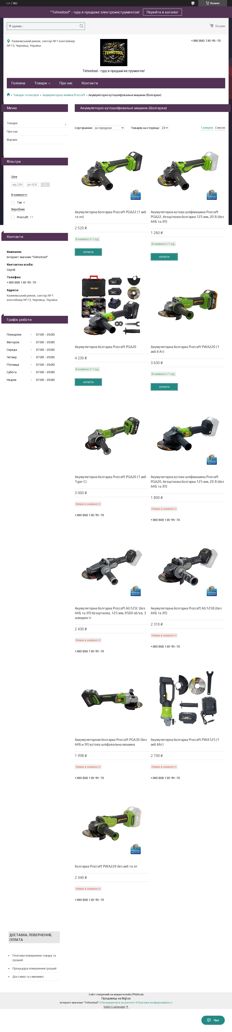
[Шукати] (81, 26)
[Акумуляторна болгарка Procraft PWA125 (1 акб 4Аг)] (188, 699)
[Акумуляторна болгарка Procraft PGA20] (112, 306)
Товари (40, 83)
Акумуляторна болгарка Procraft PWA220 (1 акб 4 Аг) (185, 349)
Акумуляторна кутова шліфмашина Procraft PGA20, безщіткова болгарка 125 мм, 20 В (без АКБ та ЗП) (187, 481)
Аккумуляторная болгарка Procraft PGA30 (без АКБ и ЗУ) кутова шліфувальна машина (111, 742)
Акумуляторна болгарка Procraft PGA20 (105, 347)
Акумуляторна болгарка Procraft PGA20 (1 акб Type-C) (110, 479)
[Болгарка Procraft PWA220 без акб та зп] (112, 825)
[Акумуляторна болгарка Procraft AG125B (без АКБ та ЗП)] (188, 567)
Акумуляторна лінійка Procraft (63, 95)
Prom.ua (138, 994)
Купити (88, 252)
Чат (216, 1020)
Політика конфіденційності (155, 1002)
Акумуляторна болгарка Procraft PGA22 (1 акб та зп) (110, 214)
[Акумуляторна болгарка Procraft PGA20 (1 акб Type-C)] (112, 436)
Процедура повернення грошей (34, 968)
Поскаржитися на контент (118, 1002)
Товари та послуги (26, 95)
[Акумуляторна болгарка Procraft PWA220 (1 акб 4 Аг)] (188, 306)
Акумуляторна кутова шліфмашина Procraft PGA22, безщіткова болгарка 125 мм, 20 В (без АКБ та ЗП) (187, 216)
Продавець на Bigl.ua (116, 998)
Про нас (65, 83)
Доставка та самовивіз (28, 976)
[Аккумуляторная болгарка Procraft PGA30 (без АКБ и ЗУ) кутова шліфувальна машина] (112, 699)
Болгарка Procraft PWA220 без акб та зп (106, 866)
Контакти (90, 83)
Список (220, 127)
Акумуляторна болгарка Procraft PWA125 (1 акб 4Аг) (185, 742)
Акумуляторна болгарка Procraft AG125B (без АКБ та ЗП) (186, 610)
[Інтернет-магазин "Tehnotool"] (113, 52)
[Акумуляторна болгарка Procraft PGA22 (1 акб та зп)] (112, 171)
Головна (18, 83)
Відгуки (12, 139)
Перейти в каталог (162, 12)
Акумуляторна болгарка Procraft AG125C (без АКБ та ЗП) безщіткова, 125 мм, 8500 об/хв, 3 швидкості (110, 613)
